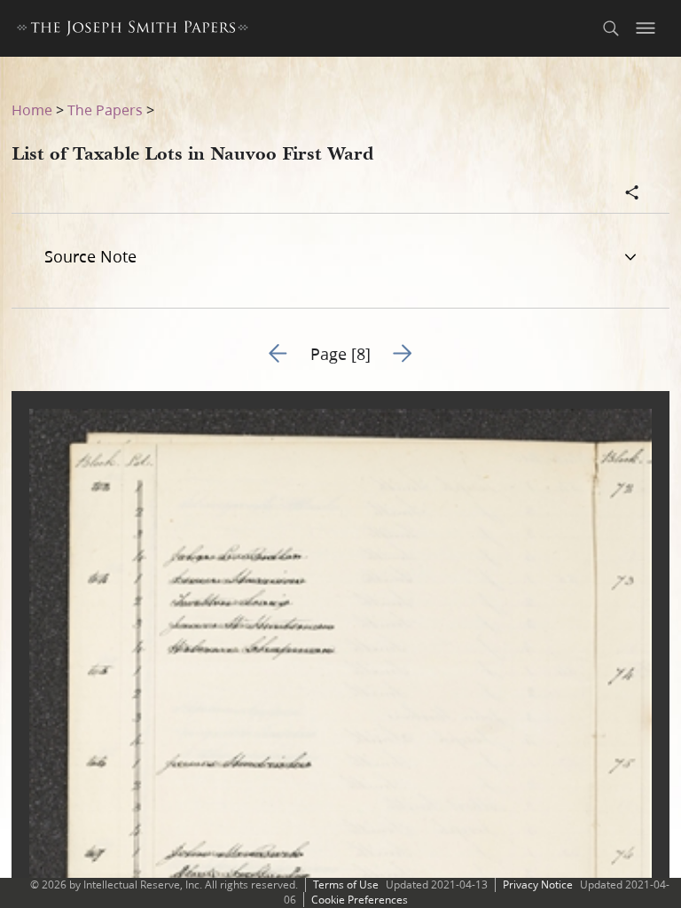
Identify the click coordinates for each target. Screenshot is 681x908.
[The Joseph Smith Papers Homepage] (133, 30)
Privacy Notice (538, 884)
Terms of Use (346, 884)
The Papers (105, 109)
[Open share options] (632, 194)
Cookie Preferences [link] (359, 899)
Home (32, 109)
